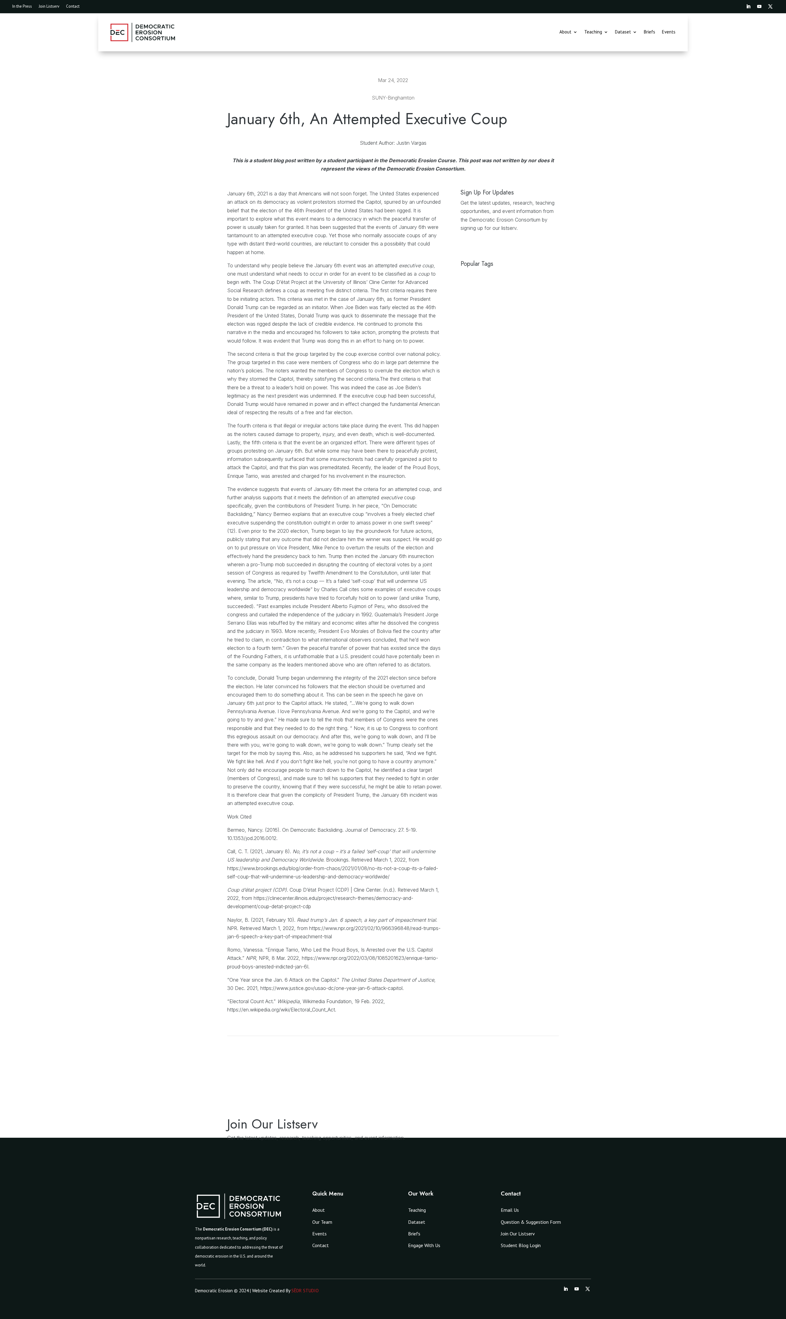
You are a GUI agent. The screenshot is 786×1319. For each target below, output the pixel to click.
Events (668, 32)
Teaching (593, 32)
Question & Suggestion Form (531, 1222)
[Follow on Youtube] (759, 6)
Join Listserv (49, 6)
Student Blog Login (521, 1245)
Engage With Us (424, 1245)
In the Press (22, 6)
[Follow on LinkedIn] (748, 6)
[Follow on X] (770, 6)
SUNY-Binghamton (393, 98)
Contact (73, 6)
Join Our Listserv (518, 1234)
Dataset (623, 32)
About (565, 32)
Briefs (649, 32)
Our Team (322, 1222)
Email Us (510, 1210)
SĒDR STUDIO (305, 1290)
